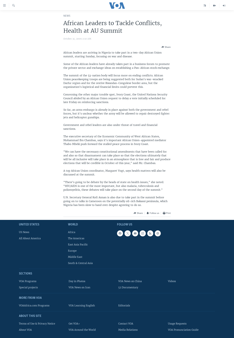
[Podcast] (158, 233)
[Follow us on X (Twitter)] (127, 233)
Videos (172, 281)
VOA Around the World (82, 329)
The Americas (76, 238)
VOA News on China (130, 281)
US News (24, 232)
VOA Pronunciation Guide (183, 329)
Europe (72, 250)
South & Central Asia (80, 263)
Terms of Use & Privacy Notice (37, 323)
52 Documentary (128, 287)
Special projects (28, 287)
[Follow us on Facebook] (120, 233)
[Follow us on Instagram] (143, 233)
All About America (30, 238)
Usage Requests (177, 323)
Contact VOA (125, 323)
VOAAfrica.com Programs (34, 305)
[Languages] (205, 5)
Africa (71, 232)
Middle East (75, 257)
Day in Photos (77, 281)
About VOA (25, 329)
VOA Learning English (82, 305)
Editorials (124, 305)
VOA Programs (27, 281)
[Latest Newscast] (224, 5)
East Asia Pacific (78, 244)
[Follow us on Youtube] (135, 233)
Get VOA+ (74, 323)
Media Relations (128, 329)
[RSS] (150, 233)
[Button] (166, 47)
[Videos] (214, 5)
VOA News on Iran (79, 287)
